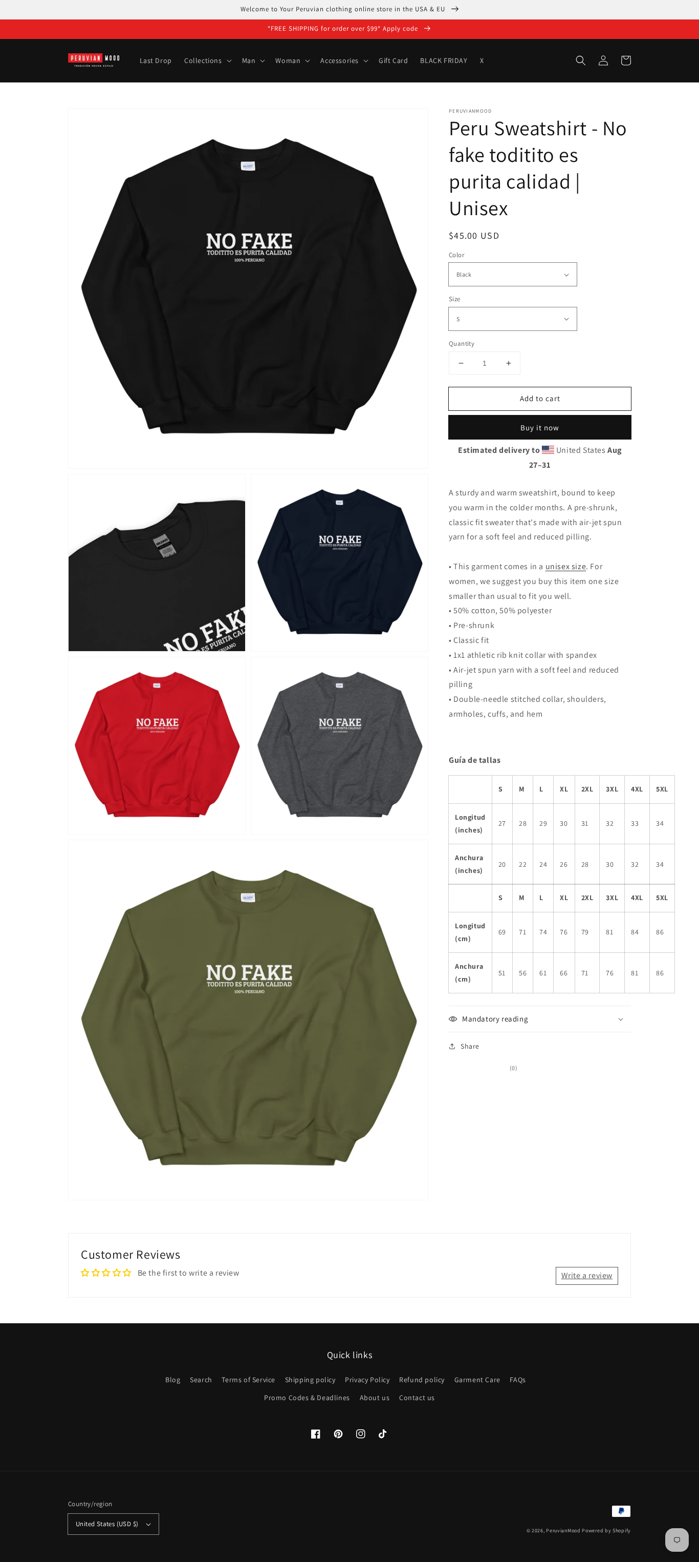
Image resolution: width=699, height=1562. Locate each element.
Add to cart (540, 398)
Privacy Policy (367, 1379)
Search (201, 1379)
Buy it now (539, 427)
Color (456, 255)
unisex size (565, 566)
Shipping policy (310, 1379)
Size (455, 299)
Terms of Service (248, 1379)
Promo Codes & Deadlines (307, 1397)
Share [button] (470, 1046)
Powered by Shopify (606, 1530)
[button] (581, 60)
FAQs (518, 1379)
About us (375, 1397)
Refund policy (422, 1379)
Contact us (417, 1397)
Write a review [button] (587, 1275)
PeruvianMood (563, 1530)
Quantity (461, 343)
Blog (172, 1379)
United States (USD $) (107, 1523)
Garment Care (477, 1379)
